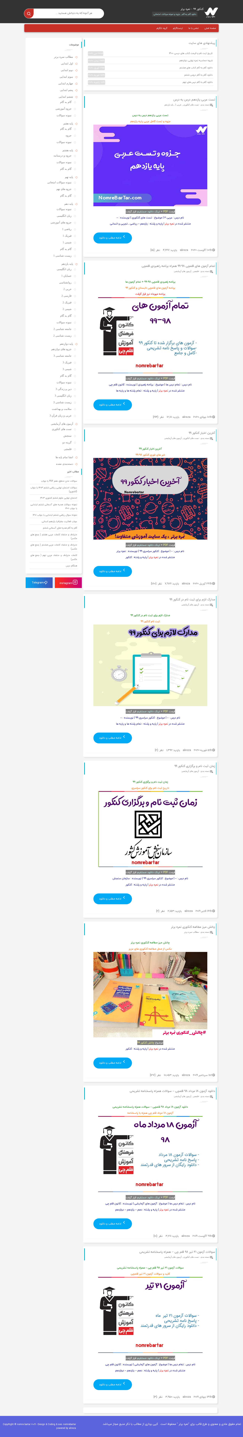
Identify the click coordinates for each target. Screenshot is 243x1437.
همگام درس (71, 566)
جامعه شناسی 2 (63, 329)
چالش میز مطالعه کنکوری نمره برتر (193, 927)
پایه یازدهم (168, 105)
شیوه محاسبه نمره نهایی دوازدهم (150, 60)
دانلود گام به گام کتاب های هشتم (150, 68)
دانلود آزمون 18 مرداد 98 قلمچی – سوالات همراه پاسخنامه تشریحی (172, 1091)
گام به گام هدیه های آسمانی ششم (60, 528)
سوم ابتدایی (66, 76)
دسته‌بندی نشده (64, 463)
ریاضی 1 (67, 229)
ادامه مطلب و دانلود (110, 237)
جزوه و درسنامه (63, 155)
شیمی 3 (67, 369)
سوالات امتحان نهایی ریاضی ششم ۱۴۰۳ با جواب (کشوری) (53, 489)
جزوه (69, 135)
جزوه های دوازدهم (61, 349)
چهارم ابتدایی (65, 83)
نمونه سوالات (64, 115)
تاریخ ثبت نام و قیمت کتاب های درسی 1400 (150, 53)
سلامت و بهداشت (62, 409)
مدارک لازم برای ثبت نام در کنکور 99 (192, 599)
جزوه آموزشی (63, 108)
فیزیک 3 (67, 362)
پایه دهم (68, 203)
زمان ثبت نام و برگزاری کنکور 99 (194, 766)
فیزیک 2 (67, 302)
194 (155, 417)
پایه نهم (69, 177)
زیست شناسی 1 (62, 255)
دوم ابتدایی (67, 70)
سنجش (67, 435)
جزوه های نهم (64, 189)
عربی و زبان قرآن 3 (61, 415)
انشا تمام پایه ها (64, 457)
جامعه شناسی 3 (63, 355)
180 (153, 583)
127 (153, 1075)
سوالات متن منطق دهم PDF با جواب (59, 481)
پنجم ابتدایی (66, 90)
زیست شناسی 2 (62, 335)
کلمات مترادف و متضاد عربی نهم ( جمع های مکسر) (53, 557)
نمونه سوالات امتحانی (59, 182)
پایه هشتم (67, 150)
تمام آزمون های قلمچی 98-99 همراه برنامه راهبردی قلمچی (178, 266)
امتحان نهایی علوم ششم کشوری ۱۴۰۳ (58, 498)
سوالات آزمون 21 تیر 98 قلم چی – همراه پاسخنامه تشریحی (177, 1251)
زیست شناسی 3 (62, 402)
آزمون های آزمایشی (182, 271)
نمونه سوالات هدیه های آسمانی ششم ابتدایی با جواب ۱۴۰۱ (53, 506)
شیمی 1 (67, 242)
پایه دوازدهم (66, 343)
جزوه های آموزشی (61, 222)
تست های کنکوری (191, 105)
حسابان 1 (66, 275)
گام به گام (66, 102)
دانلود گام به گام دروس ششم (150, 75)
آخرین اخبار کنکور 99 (202, 433)
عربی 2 (178, 105)
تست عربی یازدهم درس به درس (194, 99)
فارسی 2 (67, 295)
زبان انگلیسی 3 (63, 395)
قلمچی (196, 271)
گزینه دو (67, 442)
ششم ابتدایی (66, 96)
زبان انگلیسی (64, 215)
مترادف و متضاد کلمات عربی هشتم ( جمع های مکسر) (53, 547)
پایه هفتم (68, 123)
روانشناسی (65, 282)
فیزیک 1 (67, 235)
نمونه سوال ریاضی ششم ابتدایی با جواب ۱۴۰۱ (55, 515)
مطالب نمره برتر (191, 932)
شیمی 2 (67, 309)
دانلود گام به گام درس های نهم (150, 82)
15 (152, 250)
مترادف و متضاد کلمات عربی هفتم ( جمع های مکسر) (53, 536)
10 (155, 1236)
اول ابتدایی (67, 63)
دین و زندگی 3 (64, 389)
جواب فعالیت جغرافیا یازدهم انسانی (59, 521)
